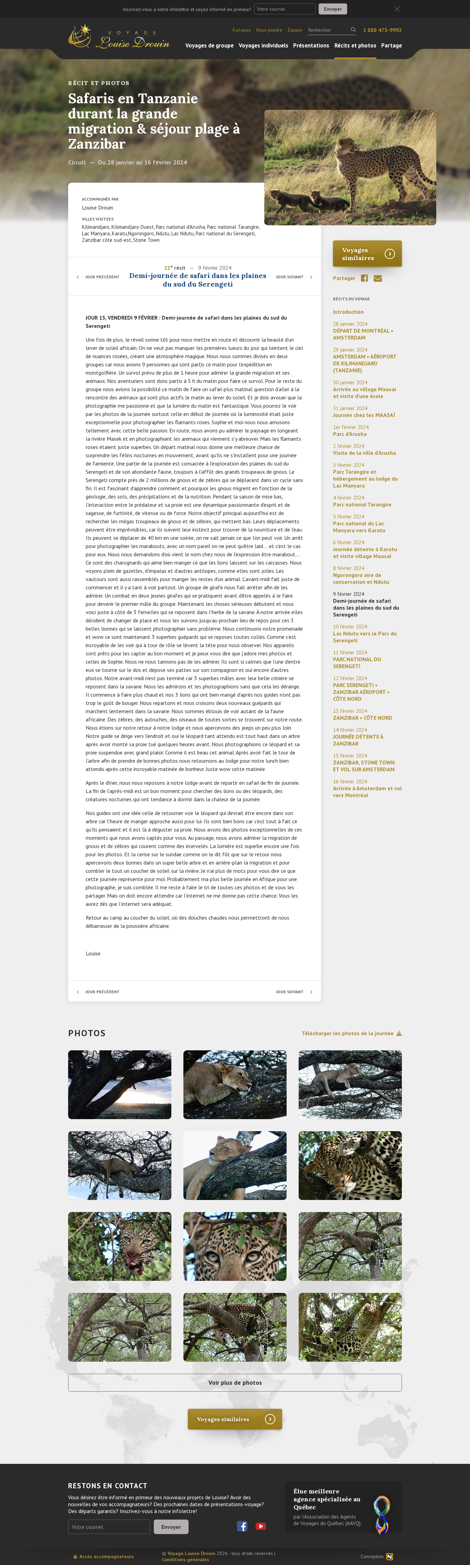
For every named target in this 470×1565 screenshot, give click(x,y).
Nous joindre (269, 30)
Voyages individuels (263, 45)
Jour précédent (102, 276)
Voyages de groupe (209, 45)
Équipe (295, 30)
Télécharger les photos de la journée (348, 1033)
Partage (391, 45)
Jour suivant (290, 276)
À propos (241, 30)
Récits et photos (355, 45)
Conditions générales (185, 1559)
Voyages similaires (358, 254)
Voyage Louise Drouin (191, 1553)
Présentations (311, 45)
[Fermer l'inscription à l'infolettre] (397, 9)
